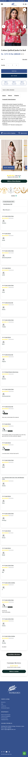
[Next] (24, 26)
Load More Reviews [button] (14, 654)
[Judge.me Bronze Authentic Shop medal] (17, 190)
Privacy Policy (4, 718)
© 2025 (3, 754)
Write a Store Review (14, 181)
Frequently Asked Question (9, 99)
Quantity (3, 65)
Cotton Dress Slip (9, 302)
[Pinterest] (3, 752)
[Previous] (3, 26)
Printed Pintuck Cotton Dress (11, 372)
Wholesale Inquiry (5, 708)
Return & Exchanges (5, 714)
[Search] (24, 4)
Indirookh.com (8, 754)
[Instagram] (9, 752)
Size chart (24, 59)
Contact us (3, 706)
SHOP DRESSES (9, 167)
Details (4, 95)
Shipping (16, 95)
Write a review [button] (14, 671)
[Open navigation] (5, 4)
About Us (3, 702)
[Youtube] (6, 752)
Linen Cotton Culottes (10, 582)
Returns (10, 95)
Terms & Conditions (5, 716)
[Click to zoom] (24, 9)
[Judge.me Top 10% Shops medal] (24, 190)
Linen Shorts (8, 233)
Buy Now (14, 75)
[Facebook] (1, 752)
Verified (13, 195)
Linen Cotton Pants (9, 216)
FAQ (2, 704)
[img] (14, 175)
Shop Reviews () (7, 204)
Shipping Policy (4, 719)
